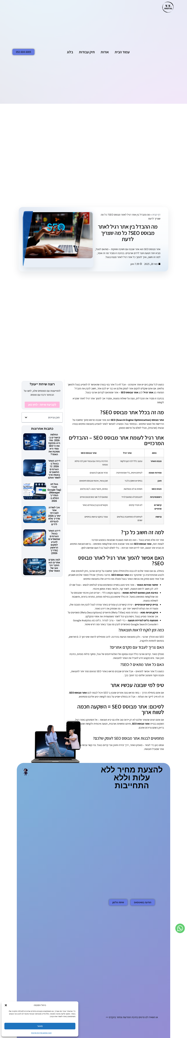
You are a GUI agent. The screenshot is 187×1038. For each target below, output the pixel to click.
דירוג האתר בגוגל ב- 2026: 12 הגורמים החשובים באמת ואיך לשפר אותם (54, 469)
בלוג (70, 51)
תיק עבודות (87, 51)
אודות (105, 51)
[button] (5, 1005)
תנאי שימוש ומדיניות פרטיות (41, 1033)
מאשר (40, 1026)
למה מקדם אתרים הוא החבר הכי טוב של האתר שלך (54, 565)
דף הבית (156, 214)
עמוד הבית (122, 51)
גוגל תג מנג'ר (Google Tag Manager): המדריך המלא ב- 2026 (54, 492)
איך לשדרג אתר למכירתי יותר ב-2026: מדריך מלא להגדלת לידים (54, 516)
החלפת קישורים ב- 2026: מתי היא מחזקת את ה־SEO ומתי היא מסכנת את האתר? (54, 444)
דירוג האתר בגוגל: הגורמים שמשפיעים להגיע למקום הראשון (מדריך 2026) (54, 542)
